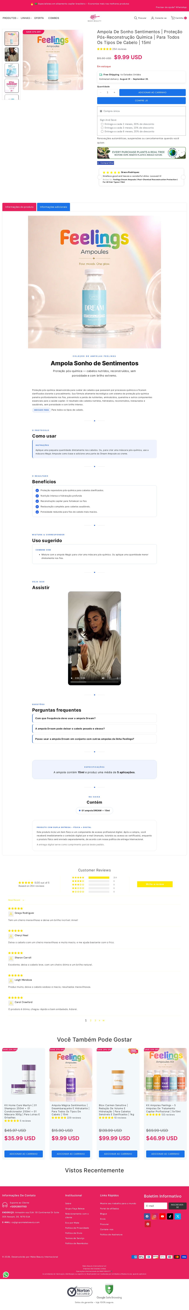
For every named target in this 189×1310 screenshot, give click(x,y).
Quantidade (103, 86)
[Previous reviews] (100, 177)
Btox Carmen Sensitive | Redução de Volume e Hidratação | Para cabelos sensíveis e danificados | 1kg (116, 1110)
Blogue (103, 1213)
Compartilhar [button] (107, 163)
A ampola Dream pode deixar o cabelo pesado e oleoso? (70, 728)
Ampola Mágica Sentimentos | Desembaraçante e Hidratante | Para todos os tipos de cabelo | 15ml (70, 1110)
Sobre (68, 1203)
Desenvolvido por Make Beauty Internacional (35, 1256)
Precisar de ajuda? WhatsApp (171, 7)
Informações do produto (19, 206)
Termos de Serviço (74, 1238)
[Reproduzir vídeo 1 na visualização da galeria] (12, 54)
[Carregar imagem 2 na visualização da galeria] (12, 70)
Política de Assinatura (111, 1234)
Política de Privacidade (77, 1228)
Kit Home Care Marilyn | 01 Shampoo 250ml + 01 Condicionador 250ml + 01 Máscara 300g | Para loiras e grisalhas (22, 1111)
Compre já (141, 100)
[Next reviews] (183, 177)
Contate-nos (106, 1229)
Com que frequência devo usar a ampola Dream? (65, 718)
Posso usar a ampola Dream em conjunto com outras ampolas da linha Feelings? (84, 738)
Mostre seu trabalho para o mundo (118, 1203)
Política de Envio (73, 1233)
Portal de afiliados (109, 1208)
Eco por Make (72, 1222)
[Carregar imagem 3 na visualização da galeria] (12, 86)
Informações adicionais (53, 206)
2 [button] (90, 1020)
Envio (103, 1219)
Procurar (104, 1224)
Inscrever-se (177, 1206)
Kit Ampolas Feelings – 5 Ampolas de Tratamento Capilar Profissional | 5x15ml (163, 1108)
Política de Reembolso (76, 1243)
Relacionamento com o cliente (77, 1215)
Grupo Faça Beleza (75, 1208)
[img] (15, 908)
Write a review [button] (155, 884)
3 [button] (95, 1020)
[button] (9, 18)
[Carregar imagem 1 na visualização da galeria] (12, 39)
